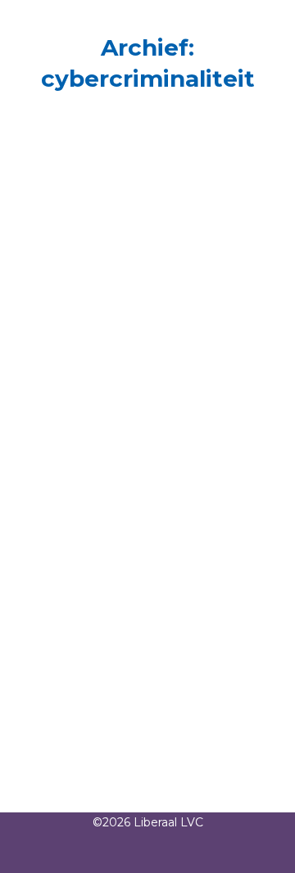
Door (71, 366)
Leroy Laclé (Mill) (110, 336)
